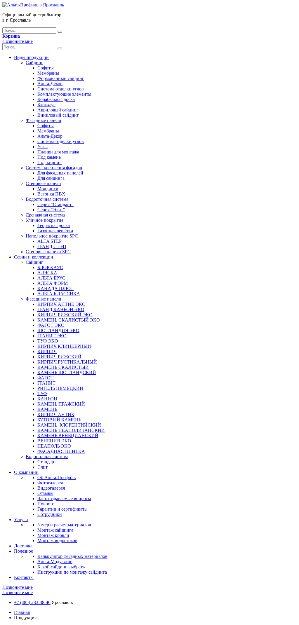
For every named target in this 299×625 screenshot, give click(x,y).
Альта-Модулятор (54, 561)
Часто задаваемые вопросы (64, 498)
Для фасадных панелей (60, 172)
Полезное (23, 551)
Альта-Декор (49, 83)
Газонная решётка (55, 230)
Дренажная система (45, 214)
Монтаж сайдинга (55, 530)
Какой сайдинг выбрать (61, 566)
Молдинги (47, 188)
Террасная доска (53, 225)
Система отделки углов (60, 88)
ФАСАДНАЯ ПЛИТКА (61, 451)
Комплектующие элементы (64, 94)
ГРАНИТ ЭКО (52, 335)
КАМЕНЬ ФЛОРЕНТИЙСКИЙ (69, 425)
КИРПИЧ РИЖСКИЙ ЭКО (65, 314)
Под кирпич (49, 162)
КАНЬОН (47, 398)
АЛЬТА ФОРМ (52, 283)
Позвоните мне (17, 41)
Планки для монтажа (58, 151)
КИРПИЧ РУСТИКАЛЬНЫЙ (67, 361)
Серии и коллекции (33, 256)
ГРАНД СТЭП (51, 246)
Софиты (45, 67)
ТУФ (42, 393)
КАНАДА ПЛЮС (55, 288)
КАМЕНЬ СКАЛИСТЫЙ (63, 367)
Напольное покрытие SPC (52, 235)
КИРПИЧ (47, 351)
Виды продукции (31, 57)
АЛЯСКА (47, 272)
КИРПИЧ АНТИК (55, 414)
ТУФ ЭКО (47, 340)
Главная (22, 612)
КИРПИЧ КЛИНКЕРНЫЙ (64, 346)
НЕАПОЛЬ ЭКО (54, 446)
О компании (26, 472)
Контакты (24, 577)
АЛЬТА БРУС (51, 277)
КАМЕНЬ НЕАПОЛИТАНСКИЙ (71, 430)
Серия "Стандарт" (55, 204)
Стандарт (46, 461)
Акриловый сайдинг (58, 109)
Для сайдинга (51, 178)
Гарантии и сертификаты (62, 509)
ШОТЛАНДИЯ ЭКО (58, 330)
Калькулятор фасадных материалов (72, 556)
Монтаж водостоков (57, 540)
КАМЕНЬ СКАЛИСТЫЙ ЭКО (68, 319)
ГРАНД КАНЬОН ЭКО (60, 309)
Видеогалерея (51, 488)
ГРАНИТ (46, 382)
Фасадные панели (43, 120)
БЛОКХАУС (50, 267)
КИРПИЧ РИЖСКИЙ (59, 356)
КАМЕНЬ (47, 409)
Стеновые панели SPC (48, 251)
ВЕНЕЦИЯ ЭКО (54, 440)
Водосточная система (47, 199)
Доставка (23, 545)
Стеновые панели (43, 183)
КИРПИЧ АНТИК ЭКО (61, 304)
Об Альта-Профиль (56, 477)
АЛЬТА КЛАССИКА (58, 293)
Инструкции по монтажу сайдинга (72, 572)
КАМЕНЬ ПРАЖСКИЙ (61, 403)
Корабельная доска (56, 99)
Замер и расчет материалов (64, 524)
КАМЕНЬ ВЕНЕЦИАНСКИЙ (67, 435)
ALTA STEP (49, 241)
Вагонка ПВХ (51, 193)
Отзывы (45, 493)
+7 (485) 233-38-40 (32, 602)
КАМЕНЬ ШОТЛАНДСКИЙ (66, 372)
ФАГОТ (45, 377)
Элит (42, 467)
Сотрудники (49, 514)
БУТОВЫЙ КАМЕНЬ (59, 419)
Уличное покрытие (44, 220)
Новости (46, 503)
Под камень (49, 157)
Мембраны (48, 73)
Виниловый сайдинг (58, 115)
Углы (42, 146)
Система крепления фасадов (54, 167)
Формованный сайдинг (60, 78)
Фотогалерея (50, 482)
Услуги (21, 519)
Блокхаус (46, 104)
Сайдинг (34, 62)
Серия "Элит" (51, 209)
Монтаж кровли (53, 535)
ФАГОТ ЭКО (51, 325)
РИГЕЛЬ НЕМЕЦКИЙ (60, 388)
